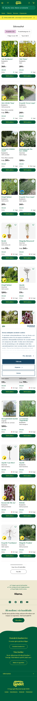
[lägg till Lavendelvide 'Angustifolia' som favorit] (33, 402)
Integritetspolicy (14, 691)
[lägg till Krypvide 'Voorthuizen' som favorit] (15, 526)
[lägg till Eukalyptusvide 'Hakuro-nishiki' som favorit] (33, 133)
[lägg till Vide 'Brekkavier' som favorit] (15, 43)
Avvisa (18, 373)
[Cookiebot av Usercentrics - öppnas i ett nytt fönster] (27, 326)
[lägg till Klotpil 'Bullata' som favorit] (15, 181)
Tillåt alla (18, 361)
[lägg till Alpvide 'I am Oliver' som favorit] (15, 446)
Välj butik (3, 69)
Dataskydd (21, 691)
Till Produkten (12, 76)
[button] (18, 673)
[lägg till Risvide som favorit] (15, 225)
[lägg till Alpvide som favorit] (33, 269)
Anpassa (17, 367)
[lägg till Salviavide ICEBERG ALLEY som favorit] (15, 133)
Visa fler (18, 571)
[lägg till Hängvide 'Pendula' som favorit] (33, 526)
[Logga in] (29, 3)
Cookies (6, 691)
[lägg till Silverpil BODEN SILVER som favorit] (15, 402)
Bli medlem (18, 620)
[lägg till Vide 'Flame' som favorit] (33, 43)
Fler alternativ (27, 356)
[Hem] (18, 3)
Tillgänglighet (29, 691)
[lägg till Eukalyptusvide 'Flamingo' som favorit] (15, 313)
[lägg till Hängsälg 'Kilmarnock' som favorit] (33, 225)
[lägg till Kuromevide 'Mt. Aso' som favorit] (33, 313)
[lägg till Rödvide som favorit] (33, 486)
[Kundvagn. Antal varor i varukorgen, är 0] (33, 3)
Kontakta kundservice (18, 646)
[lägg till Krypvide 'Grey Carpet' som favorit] (33, 181)
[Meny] (2, 2)
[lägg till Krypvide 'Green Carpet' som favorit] (33, 87)
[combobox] (20, 8)
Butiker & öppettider (18, 662)
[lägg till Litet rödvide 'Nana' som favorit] (15, 87)
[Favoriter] (8, 3)
